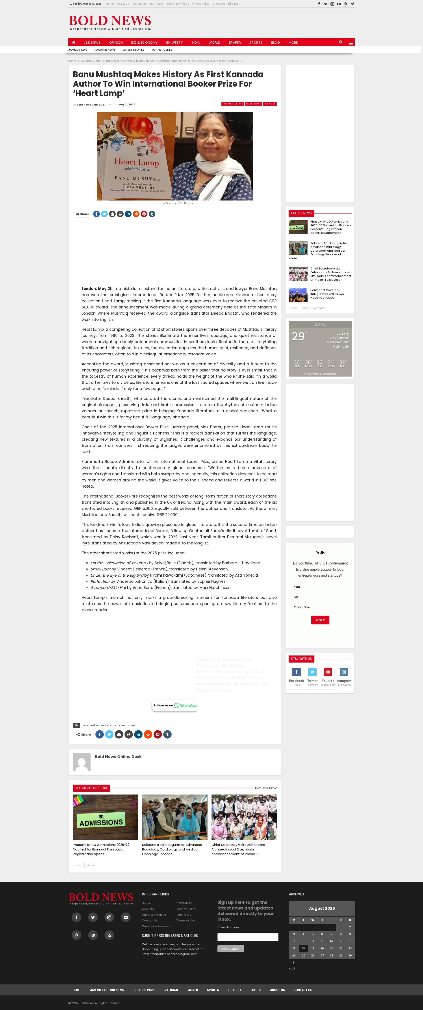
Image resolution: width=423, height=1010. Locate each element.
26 (313, 955)
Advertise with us (177, 3)
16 (350, 941)
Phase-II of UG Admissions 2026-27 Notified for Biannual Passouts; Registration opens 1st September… (331, 227)
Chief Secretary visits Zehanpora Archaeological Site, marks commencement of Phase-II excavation (330, 274)
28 (331, 955)
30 (350, 955)
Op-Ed (256, 990)
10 (294, 941)
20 (322, 948)
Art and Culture (233, 103)
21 (331, 948)
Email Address (228, 927)
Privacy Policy (200, 3)
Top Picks (269, 103)
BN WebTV (174, 42)
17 (294, 948)
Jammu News (77, 50)
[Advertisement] (274, 22)
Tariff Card (156, 3)
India (196, 42)
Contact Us (139, 3)
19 (313, 948)
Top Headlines (162, 50)
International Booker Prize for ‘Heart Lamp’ (110, 725)
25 (303, 955)
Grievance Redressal (226, 3)
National (171, 990)
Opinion (116, 42)
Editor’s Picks (144, 990)
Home (110, 3)
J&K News (92, 42)
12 (313, 941)
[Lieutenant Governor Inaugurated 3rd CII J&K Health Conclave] (298, 295)
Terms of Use (185, 920)
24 (294, 955)
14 (331, 941)
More (293, 42)
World (215, 42)
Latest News (253, 103)
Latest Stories (134, 50)
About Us (123, 3)
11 (303, 941)
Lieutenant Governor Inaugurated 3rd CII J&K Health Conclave (327, 294)
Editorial (235, 990)
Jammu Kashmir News (107, 990)
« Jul (292, 968)
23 (350, 948)
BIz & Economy (144, 42)
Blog (275, 42)
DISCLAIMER (184, 903)
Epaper (235, 42)
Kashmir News (105, 50)
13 (322, 941)
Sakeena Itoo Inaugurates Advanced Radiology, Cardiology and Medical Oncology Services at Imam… (318, 250)
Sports (255, 42)
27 (322, 955)
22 (341, 948)
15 (341, 941)
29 (341, 955)
